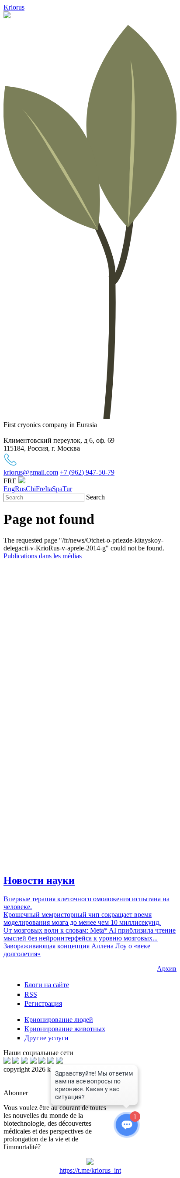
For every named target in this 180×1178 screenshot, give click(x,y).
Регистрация (43, 1003)
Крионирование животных (64, 1028)
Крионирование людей (58, 1019)
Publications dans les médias (42, 556)
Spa (57, 488)
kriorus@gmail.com (30, 472)
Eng (9, 488)
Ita (48, 488)
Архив (167, 968)
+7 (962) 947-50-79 (87, 472)
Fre (40, 488)
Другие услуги (46, 1038)
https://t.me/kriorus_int (90, 1170)
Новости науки (39, 880)
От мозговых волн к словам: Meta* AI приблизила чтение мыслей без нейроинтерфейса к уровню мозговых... (89, 934)
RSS (30, 994)
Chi (31, 488)
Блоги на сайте (46, 984)
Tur (67, 488)
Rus (20, 488)
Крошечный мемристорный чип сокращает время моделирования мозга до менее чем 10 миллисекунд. (82, 918)
